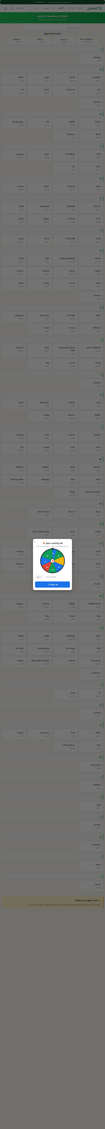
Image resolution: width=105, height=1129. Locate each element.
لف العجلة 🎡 (52, 584)
